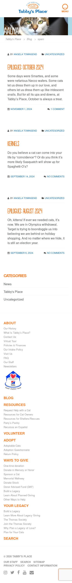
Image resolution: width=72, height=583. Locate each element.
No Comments (56, 176)
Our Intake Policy (13, 349)
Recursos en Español (15, 427)
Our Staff (9, 362)
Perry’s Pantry (12, 423)
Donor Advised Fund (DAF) (18, 487)
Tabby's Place (13, 291)
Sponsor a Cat (12, 474)
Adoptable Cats (12, 445)
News (8, 284)
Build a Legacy (12, 491)
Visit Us (8, 353)
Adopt (10, 440)
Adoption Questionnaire (17, 450)
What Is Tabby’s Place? (17, 332)
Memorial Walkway (14, 478)
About (10, 322)
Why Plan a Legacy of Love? (20, 528)
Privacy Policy (14, 565)
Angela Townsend (25, 130)
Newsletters (10, 366)
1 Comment (58, 109)
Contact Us (10, 337)
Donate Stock (11, 482)
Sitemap (39, 562)
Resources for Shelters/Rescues (22, 418)
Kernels (13, 143)
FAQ (6, 358)
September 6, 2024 (22, 252)
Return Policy (11, 454)
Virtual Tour (10, 341)
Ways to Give (16, 460)
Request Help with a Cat (17, 410)
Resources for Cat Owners (18, 414)
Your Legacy (16, 505)
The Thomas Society (15, 519)
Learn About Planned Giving (19, 495)
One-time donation (14, 466)
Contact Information (42, 565)
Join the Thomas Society (17, 524)
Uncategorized (55, 130)
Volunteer (14, 433)
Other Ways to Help (14, 499)
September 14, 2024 (23, 176)
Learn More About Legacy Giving (22, 515)
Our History (10, 328)
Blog (8, 397)
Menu (65, 8)
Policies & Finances (15, 345)
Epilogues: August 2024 (24, 210)
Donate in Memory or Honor (19, 470)
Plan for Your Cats (14, 532)
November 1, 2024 (21, 109)
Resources (15, 404)
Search (11, 538)
